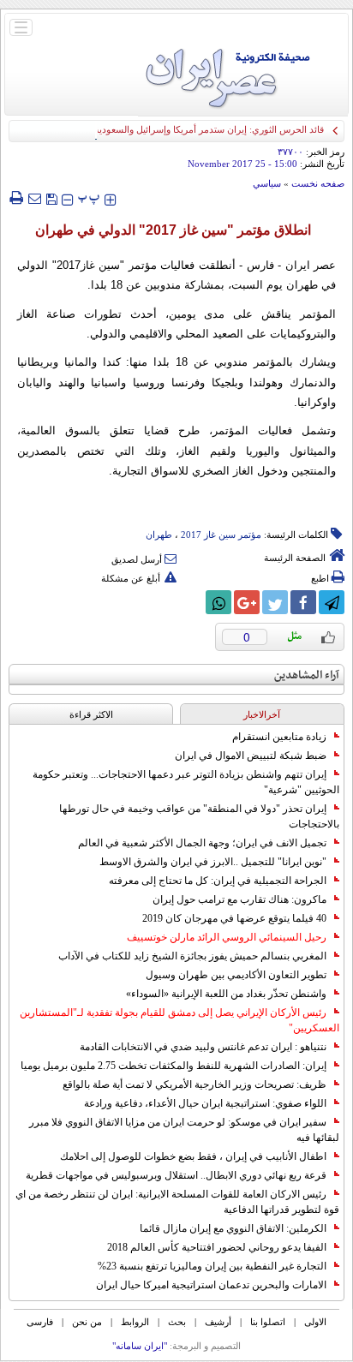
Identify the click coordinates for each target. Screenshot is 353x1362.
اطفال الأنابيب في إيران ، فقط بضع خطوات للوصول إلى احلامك (193, 1156)
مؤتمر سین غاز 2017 (221, 534)
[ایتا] (190, 602)
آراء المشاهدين (306, 675)
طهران (159, 534)
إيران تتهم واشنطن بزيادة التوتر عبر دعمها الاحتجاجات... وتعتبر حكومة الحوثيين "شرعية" (186, 782)
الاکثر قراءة (91, 714)
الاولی (315, 1322)
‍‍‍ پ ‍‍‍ (89, 197)
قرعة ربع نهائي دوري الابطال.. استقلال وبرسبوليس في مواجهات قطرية (176, 1175)
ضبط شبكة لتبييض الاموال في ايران (250, 756)
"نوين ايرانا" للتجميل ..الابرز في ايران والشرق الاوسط (212, 862)
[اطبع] (16, 197)
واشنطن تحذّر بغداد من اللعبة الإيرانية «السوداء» (226, 994)
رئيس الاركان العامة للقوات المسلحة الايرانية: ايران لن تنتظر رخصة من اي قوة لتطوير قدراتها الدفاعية (177, 1202)
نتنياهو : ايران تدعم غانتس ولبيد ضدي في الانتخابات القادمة (203, 1047)
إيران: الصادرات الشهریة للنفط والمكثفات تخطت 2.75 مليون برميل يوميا (173, 1066)
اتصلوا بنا (267, 1322)
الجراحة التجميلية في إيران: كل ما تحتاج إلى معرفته (217, 881)
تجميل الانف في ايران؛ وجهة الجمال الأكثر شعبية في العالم (202, 843)
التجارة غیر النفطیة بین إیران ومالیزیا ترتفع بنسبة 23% (212, 1266)
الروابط (135, 1322)
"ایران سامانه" (139, 1346)
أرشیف (218, 1322)
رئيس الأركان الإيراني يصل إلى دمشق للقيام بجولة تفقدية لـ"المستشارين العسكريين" (179, 1020)
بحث (177, 1322)
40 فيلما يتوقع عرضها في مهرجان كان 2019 (234, 918)
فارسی (40, 1322)
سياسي (267, 183)
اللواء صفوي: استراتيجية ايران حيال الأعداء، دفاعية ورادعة (205, 1103)
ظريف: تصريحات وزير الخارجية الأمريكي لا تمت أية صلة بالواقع (194, 1084)
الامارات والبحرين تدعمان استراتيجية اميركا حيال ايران (211, 1285)
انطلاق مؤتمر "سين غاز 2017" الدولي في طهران (176, 230)
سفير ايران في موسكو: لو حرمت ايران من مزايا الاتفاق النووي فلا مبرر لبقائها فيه (184, 1130)
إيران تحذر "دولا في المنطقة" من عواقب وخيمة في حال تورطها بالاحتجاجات (199, 816)
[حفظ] (51, 197)
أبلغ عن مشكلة (130, 578)
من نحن (87, 1322)
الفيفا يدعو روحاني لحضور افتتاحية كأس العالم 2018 (216, 1247)
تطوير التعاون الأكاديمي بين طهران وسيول (236, 975)
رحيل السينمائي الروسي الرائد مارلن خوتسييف (226, 937)
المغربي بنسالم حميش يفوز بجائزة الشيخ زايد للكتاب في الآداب (192, 956)
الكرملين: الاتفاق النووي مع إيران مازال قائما (233, 1228)
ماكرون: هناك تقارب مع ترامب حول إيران (239, 899)
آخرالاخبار (261, 714)
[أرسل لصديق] (34, 197)
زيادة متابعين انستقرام (279, 737)
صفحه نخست (317, 183)
